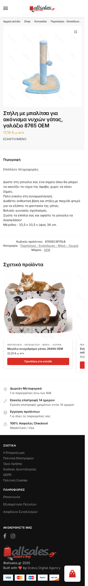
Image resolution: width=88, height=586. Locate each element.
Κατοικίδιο (40, 21)
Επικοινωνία (11, 497)
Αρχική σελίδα (11, 21)
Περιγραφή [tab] (12, 160)
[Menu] (9, 8)
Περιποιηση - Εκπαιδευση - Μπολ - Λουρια (34, 344)
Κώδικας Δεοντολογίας (19, 469)
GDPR (7, 474)
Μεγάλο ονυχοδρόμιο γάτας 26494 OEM (35, 348)
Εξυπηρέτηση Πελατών (19, 504)
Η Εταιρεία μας (14, 452)
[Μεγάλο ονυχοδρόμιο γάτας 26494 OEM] (38, 306)
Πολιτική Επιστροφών (18, 458)
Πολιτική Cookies (15, 480)
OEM (47, 250)
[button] (75, 32)
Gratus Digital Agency (44, 568)
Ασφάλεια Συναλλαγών (20, 511)
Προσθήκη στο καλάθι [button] (38, 361)
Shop (27, 21)
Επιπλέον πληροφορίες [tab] (21, 169)
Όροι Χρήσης (12, 463)
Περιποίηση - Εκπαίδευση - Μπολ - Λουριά (49, 245)
